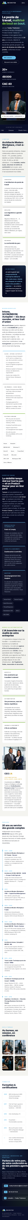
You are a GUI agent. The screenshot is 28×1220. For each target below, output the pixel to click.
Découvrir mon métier (10, 62)
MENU (23, 2)
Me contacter (9, 57)
